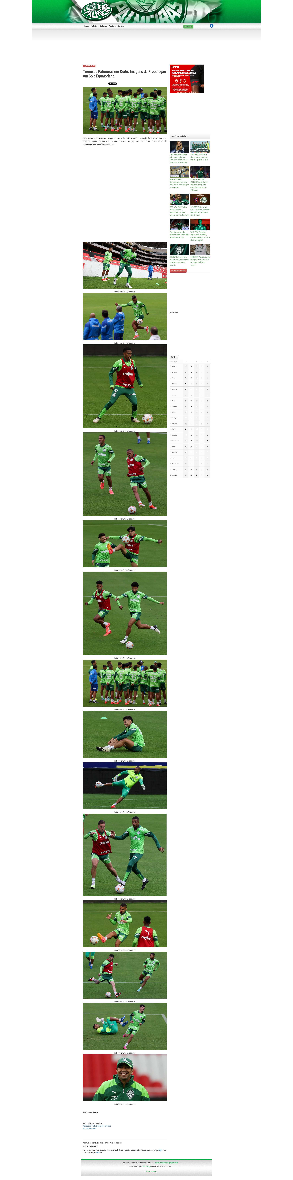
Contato (121, 26)
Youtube (112, 26)
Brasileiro (174, 357)
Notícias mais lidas (89, 1128)
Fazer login (188, 26)
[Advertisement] (171, 8)
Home (86, 26)
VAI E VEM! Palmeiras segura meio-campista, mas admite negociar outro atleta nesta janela (200, 236)
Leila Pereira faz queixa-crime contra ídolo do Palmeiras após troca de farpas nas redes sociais (178, 158)
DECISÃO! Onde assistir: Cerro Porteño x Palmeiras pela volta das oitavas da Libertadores (200, 211)
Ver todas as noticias (178, 271)
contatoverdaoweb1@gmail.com (166, 1163)
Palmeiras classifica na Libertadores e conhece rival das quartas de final (199, 157)
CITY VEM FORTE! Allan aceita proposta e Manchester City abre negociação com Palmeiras (179, 211)
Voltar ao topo (150, 1171)
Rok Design (147, 1166)
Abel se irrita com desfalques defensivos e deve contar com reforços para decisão (179, 183)
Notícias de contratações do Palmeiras (97, 1126)
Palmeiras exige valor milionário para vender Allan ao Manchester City (179, 234)
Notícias (94, 26)
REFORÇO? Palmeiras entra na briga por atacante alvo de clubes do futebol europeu (200, 261)
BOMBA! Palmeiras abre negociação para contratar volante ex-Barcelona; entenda (179, 261)
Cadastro (103, 26)
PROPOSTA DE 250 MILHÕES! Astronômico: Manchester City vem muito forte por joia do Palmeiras (199, 184)
